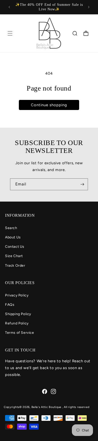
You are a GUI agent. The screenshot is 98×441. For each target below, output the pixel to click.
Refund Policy (17, 323)
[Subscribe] (82, 184)
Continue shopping (49, 105)
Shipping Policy (18, 314)
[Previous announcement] (9, 7)
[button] (10, 33)
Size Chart (14, 256)
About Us (13, 237)
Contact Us (14, 246)
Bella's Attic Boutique (46, 407)
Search (11, 228)
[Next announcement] (88, 7)
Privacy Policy (16, 295)
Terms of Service (19, 332)
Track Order (15, 265)
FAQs (9, 304)
